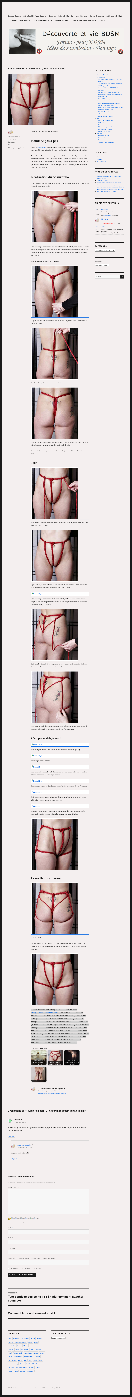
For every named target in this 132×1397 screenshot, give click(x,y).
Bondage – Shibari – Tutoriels (19, 20)
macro (10, 1357)
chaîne (30, 1342)
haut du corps (41, 147)
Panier (100, 140)
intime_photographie (14, 136)
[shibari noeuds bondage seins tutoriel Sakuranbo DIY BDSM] (60, 291)
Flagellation (24, 1349)
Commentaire (14, 1187)
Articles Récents (101, 161)
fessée (17, 1349)
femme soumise (34, 1346)
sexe (10, 1364)
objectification (28, 1357)
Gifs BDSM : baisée (103, 112)
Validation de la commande (106, 142)
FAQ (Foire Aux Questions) (42, 20)
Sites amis (101, 125)
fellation (25, 1346)
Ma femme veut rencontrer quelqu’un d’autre (109, 185)
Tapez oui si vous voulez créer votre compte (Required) (32, 1258)
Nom (10, 1228)
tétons (10, 1371)
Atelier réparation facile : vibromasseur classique (110, 187)
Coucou (103, 227)
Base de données (61, 20)
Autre (98, 118)
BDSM (33, 1339)
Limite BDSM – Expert (104, 99)
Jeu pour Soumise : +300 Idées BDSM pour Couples (27, 16)
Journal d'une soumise (31, 1353)
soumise (11, 1367)
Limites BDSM (102, 96)
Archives (98, 261)
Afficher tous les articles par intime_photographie (52, 1093)
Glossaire (101, 114)
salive (35, 1360)
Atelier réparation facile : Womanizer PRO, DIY (110, 189)
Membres (99, 159)
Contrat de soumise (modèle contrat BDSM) (106, 16)
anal (10, 1339)
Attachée (10, 148)
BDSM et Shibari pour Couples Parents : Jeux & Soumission (24, 1388)
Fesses (11, 1349)
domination (12, 1346)
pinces (20, 1360)
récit (30, 1360)
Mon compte (101, 138)
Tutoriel (10, 145)
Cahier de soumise (20, 1342)
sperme (31, 1367)
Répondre (11, 1136)
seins (40, 1360)
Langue (42, 1353)
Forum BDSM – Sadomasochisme (83, 20)
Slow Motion (36, 1364)
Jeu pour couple (17, 1353)
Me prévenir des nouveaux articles (25, 1269)
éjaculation (30, 1371)
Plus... (38, 1218)
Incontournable (101, 77)
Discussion (11, 142)
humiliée (38, 1349)
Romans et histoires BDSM (105, 109)
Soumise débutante (21, 1367)
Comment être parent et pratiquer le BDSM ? (110, 94)
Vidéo (16, 1371)
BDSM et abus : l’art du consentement (109, 92)
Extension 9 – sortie (102, 180)
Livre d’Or (101, 122)
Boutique (102, 20)
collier (36, 1342)
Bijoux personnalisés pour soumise (106, 191)
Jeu (10, 1353)
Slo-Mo (28, 1364)
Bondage (16, 148)
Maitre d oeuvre (107, 215)
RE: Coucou (104, 209)
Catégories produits (103, 135)
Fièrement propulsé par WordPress (52, 1388)
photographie (12, 1360)
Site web (11, 1248)
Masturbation (18, 1357)
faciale (19, 1346)
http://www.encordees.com (44, 1013)
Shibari (22, 1364)
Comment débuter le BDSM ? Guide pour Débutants (68, 16)
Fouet (32, 1349)
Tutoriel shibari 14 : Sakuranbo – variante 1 (109, 183)
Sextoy (16, 1364)
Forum (98, 157)
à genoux (22, 1371)
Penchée (37, 1357)
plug (25, 1360)
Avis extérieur (25, 1339)
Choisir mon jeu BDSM (104, 131)
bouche (11, 1342)
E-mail (11, 1238)
